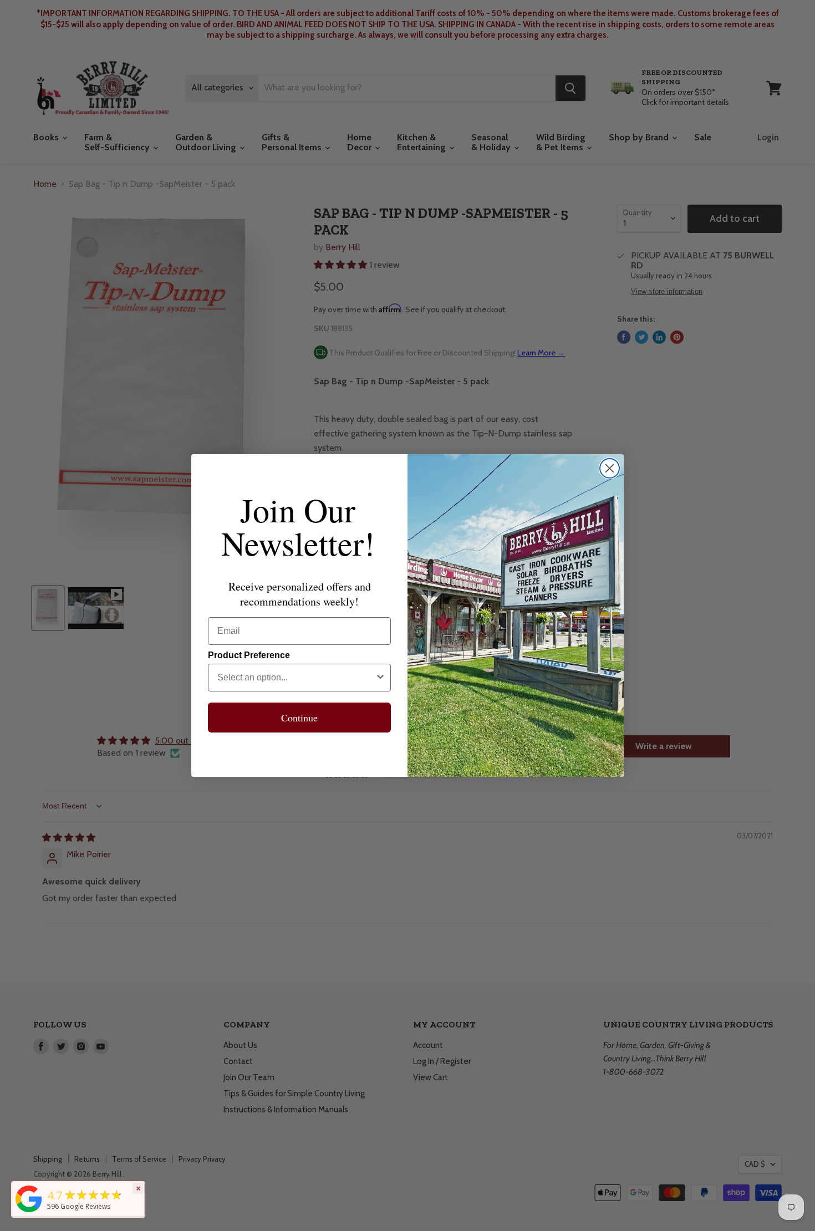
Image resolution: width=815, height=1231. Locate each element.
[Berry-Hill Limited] (29, 1212)
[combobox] (296, 677)
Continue (299, 717)
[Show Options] (380, 677)
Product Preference (249, 655)
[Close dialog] (609, 468)
